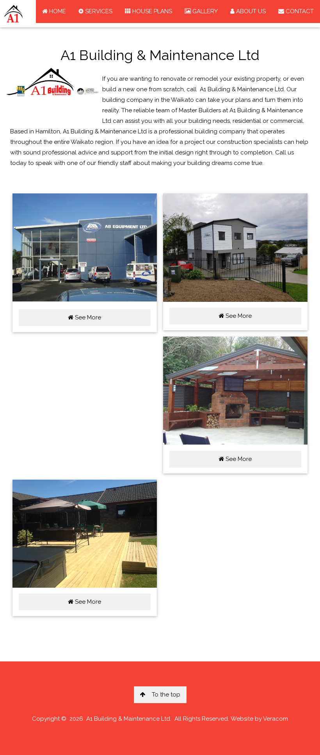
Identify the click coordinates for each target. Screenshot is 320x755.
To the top (166, 694)
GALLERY (204, 11)
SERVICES (98, 11)
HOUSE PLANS (151, 11)
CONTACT (299, 11)
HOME (57, 11)
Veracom (275, 718)
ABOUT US (250, 11)
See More (87, 317)
